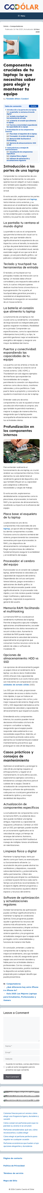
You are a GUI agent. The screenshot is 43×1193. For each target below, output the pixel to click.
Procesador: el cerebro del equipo (20, 136)
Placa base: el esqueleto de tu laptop (22, 134)
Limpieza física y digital (17, 156)
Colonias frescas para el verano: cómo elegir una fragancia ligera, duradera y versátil (21, 1092)
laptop (33, 199)
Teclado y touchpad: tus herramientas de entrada (17, 117)
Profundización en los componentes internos (19, 131)
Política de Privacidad (14, 1166)
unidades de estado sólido (16, 685)
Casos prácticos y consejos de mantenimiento (16, 149)
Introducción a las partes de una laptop (20, 110)
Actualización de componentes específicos (20, 153)
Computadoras (16, 26)
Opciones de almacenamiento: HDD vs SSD (21, 144)
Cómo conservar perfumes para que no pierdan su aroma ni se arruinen (21, 1096)
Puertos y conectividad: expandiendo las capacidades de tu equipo (22, 126)
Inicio (5, 26)
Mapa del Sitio (10, 1181)
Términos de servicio (13, 1173)
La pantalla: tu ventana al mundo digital (21, 113)
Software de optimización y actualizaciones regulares (18, 159)
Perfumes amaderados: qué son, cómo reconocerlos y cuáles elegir (21, 1100)
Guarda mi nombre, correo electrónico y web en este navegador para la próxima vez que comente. (22, 1067)
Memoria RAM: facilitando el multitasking (19, 140)
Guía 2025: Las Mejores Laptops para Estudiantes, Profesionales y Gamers (20, 996)
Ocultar (33, 106)
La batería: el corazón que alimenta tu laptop (21, 122)
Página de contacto (12, 1158)
